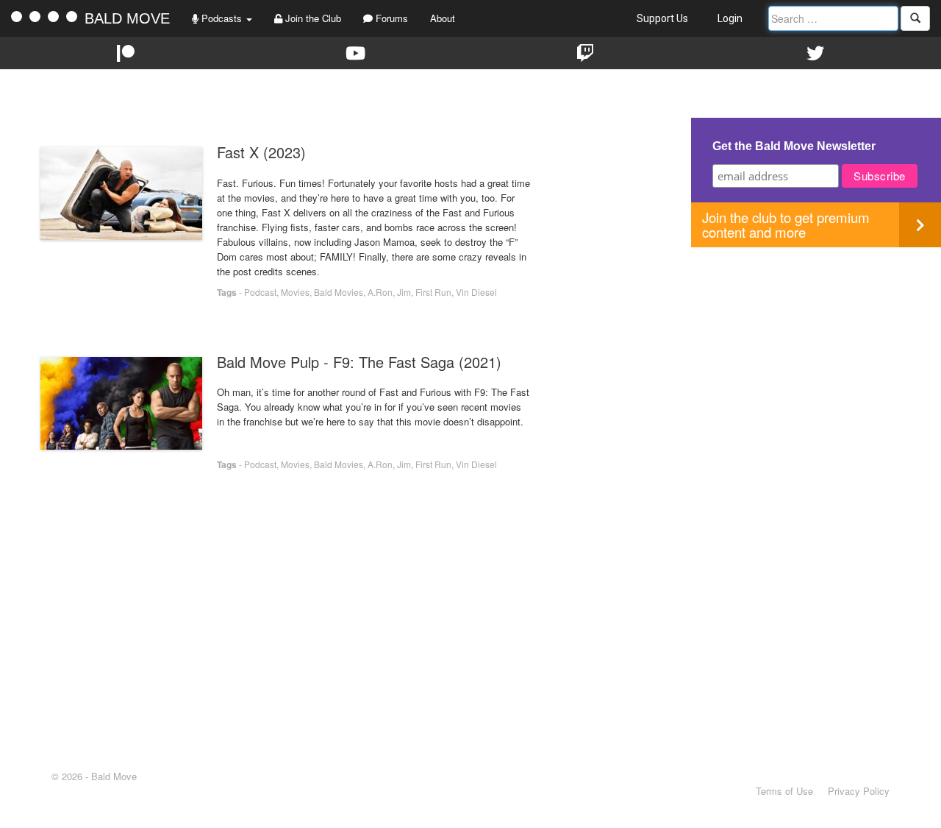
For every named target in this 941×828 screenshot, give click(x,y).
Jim (404, 292)
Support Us (662, 18)
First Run (433, 292)
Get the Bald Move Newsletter (794, 146)
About (442, 18)
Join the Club (311, 18)
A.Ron (380, 292)
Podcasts (221, 18)
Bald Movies (338, 292)
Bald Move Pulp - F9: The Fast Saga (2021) (359, 361)
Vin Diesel (476, 292)
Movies (295, 292)
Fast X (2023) (261, 152)
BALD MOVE (127, 18)
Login (730, 18)
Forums (390, 18)
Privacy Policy (859, 791)
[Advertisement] (816, 350)
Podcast (260, 292)
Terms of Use (784, 791)
